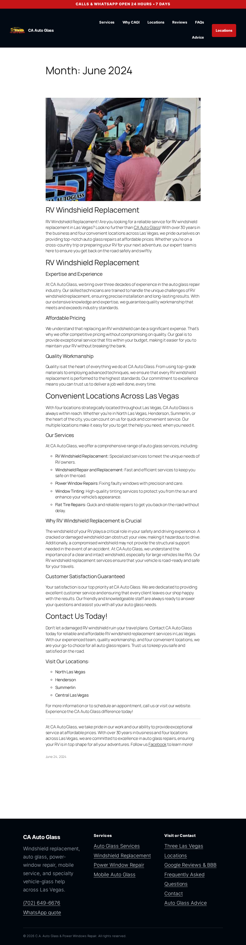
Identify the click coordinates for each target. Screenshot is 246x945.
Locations (224, 30)
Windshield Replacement (122, 856)
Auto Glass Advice (185, 903)
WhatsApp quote (42, 912)
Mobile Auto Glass (114, 874)
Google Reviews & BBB (190, 865)
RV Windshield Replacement (93, 210)
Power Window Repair (119, 865)
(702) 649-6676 (42, 903)
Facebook (157, 744)
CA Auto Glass (41, 30)
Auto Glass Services (117, 846)
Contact (173, 893)
